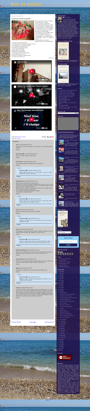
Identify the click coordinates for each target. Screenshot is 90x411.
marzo (61, 333)
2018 (60, 285)
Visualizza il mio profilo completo (64, 38)
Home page (32, 322)
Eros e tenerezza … (64, 303)
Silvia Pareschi (19, 161)
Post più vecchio (49, 322)
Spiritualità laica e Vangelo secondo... (66, 106)
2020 (60, 282)
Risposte (19, 168)
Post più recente (16, 322)
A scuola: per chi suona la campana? (66, 90)
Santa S (17, 229)
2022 (60, 278)
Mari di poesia (18, 138)
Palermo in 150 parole (63, 99)
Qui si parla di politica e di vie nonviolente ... (68, 102)
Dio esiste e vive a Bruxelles (66, 295)
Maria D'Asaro (19, 136)
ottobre (61, 321)
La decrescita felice (63, 265)
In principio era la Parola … (65, 299)
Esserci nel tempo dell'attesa (66, 313)
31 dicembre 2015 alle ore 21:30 (34, 198)
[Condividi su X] (49, 137)
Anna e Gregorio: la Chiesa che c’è (67, 315)
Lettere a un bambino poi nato (65, 96)
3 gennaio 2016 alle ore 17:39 (26, 268)
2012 (60, 343)
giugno (61, 328)
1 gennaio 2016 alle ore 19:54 (33, 250)
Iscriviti (68, 245)
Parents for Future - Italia (64, 263)
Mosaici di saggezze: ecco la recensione (68, 297)
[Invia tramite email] (53, 137)
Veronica (18, 209)
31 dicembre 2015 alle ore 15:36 (30, 153)
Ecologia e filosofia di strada (64, 91)
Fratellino (62, 308)
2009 (60, 348)
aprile (61, 331)
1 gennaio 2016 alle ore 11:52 (34, 218)
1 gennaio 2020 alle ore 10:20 (27, 287)
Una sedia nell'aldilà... (63, 108)
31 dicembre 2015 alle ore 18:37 (30, 181)
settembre (62, 323)
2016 (60, 289)
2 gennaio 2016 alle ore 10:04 (30, 259)
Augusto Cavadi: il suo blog (64, 261)
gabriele (18, 268)
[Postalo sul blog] (51, 137)
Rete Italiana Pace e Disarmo (65, 258)
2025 (60, 273)
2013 (60, 341)
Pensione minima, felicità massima (67, 301)
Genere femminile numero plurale (65, 93)
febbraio (62, 335)
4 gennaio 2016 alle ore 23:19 (34, 277)
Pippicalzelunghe (20, 181)
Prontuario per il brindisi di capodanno (67, 294)
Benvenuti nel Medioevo (65, 317)
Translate (67, 234)
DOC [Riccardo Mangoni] (21, 250)
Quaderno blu (61, 101)
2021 (60, 280)
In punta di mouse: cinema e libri (65, 95)
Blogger (47, 400)
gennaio (62, 337)
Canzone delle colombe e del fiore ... (66, 134)
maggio (61, 330)
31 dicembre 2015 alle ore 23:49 (26, 229)
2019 (60, 284)
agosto (61, 324)
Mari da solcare (26, 4)
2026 (60, 271)
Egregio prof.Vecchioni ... (65, 311)
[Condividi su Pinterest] (50, 137)
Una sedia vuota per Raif (65, 304)
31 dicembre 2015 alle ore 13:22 (25, 144)
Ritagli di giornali (62, 105)
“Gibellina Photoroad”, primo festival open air (70, 176)
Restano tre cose (63, 310)
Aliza (17, 144)
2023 (60, 276)
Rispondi (18, 149)
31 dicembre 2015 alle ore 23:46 (26, 209)
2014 (60, 339)
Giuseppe (18, 287)
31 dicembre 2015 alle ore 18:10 (29, 161)
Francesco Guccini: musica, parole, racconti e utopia (70, 194)
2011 (60, 344)
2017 (60, 287)
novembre (62, 319)
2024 (60, 275)
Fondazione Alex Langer (64, 266)
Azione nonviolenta (63, 260)
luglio (61, 326)
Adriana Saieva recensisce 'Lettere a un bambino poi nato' (72, 167)
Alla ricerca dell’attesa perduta (66, 306)
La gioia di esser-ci (68, 201)
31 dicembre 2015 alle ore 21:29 (34, 170)
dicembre (62, 292)
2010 (60, 346)
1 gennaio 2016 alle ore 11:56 (34, 239)
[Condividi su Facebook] (47, 137)
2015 (60, 291)
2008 (60, 350)
